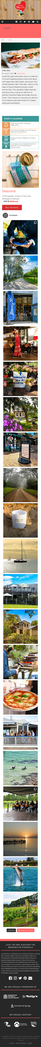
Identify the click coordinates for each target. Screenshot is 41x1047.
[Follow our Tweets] (26, 22)
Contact (30, 1043)
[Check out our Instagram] (22, 22)
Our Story (11, 1043)
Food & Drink (21, 73)
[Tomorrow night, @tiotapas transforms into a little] (20, 343)
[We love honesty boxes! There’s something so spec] (20, 379)
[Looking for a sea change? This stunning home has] (20, 626)
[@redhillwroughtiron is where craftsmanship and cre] (20, 662)
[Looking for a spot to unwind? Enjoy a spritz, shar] (20, 697)
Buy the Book (12, 207)
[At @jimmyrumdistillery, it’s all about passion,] (20, 308)
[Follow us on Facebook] (18, 22)
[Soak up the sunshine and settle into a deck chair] (20, 591)
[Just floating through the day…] (20, 768)
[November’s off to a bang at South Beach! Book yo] (20, 733)
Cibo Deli (6, 71)
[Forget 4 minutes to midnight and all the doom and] (20, 520)
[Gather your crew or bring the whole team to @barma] (20, 803)
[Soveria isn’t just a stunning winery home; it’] (20, 910)
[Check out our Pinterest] (30, 22)
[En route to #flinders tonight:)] (20, 485)
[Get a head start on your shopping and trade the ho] (20, 449)
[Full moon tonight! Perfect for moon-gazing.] (20, 839)
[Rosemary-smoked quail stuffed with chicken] (20, 237)
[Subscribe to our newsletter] (34, 22)
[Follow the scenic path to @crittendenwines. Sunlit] (20, 273)
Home (2, 40)
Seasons (9, 191)
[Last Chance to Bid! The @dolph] (20, 874)
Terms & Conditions (21, 1043)
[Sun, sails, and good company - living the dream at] (20, 556)
